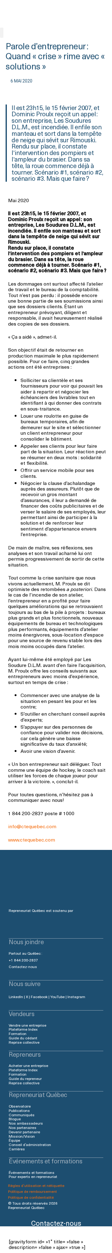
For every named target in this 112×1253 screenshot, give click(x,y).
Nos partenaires (22, 1127)
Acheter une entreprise (28, 1065)
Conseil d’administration (30, 1144)
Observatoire (20, 1106)
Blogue (15, 1119)
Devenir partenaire (24, 1132)
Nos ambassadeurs (26, 1123)
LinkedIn (16, 996)
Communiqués (22, 1114)
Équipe (14, 1140)
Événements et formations (31, 1172)
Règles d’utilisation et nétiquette (36, 1185)
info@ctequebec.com (32, 826)
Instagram (76, 996)
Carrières (17, 1149)
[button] (1, 33)
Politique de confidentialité (31, 1197)
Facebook (39, 996)
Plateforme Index (23, 1029)
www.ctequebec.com (31, 839)
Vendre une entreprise (27, 1025)
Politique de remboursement (32, 1191)
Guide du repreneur (25, 1078)
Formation (17, 1033)
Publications (19, 1110)
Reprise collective (24, 1042)
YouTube (57, 996)
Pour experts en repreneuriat (33, 1176)
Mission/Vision (22, 1136)
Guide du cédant (23, 1038)
